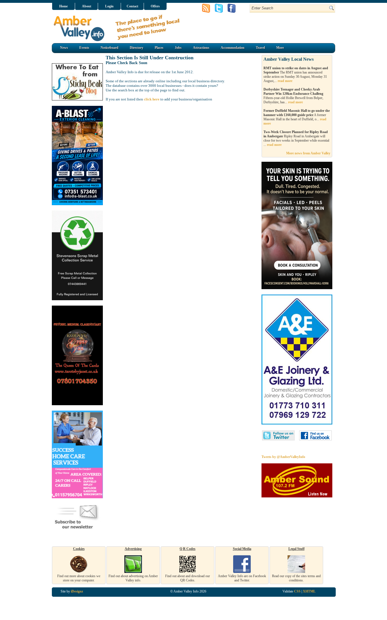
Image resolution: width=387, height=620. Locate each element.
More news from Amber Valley (308, 153)
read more (285, 81)
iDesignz (77, 591)
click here (152, 99)
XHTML (309, 591)
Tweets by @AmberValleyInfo (283, 457)
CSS (297, 591)
